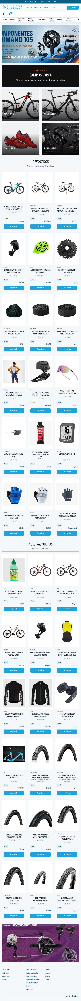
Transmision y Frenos (21, 20)
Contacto (4, 980)
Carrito (47, 980)
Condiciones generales (32, 980)
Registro (47, 976)
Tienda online (5, 973)
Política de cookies (31, 976)
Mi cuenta (48, 973)
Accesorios (60, 20)
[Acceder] (4, 14)
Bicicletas (12, 20)
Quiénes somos (6, 976)
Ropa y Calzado (51, 20)
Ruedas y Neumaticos (31, 20)
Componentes (42, 20)
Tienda (5, 20)
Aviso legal (29, 989)
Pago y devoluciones (32, 983)
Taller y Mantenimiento (70, 20)
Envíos (28, 986)
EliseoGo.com (75, 996)
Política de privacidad (32, 973)
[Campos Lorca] (12, 7)
